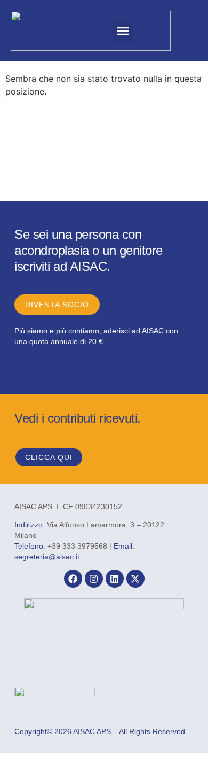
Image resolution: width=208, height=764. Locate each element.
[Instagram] (94, 579)
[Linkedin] (115, 579)
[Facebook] (73, 579)
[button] (123, 31)
